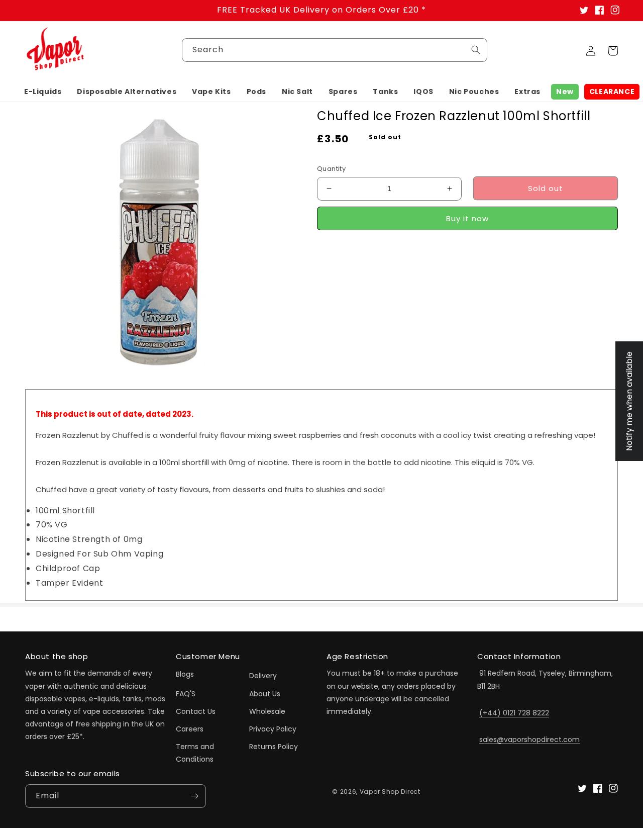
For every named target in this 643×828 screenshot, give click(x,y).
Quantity (331, 168)
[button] (42, 91)
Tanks (385, 91)
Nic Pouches (474, 91)
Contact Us (196, 711)
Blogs (185, 674)
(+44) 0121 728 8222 (514, 713)
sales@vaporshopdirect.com (529, 739)
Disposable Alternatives (126, 91)
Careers (189, 729)
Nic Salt (297, 91)
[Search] (476, 50)
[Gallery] (158, 241)
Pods (256, 91)
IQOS (423, 91)
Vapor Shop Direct (390, 791)
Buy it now (467, 218)
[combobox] (334, 50)
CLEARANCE (611, 91)
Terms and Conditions (195, 753)
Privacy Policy (272, 729)
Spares (343, 91)
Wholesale (267, 711)
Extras (527, 91)
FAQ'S (185, 694)
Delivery (263, 676)
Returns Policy (273, 747)
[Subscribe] (194, 796)
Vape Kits (211, 91)
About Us (264, 694)
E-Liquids (42, 91)
